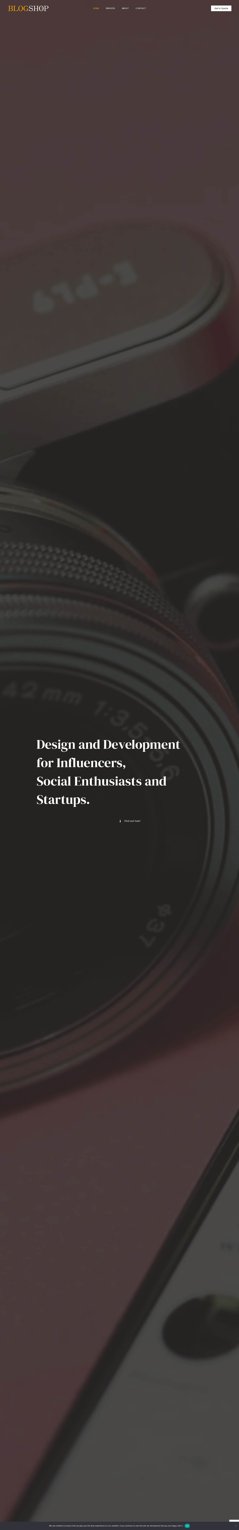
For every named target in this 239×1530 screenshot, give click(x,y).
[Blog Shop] (28, 8)
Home (96, 8)
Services (110, 8)
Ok (187, 1526)
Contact (141, 8)
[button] (221, 8)
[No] (235, 1525)
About (125, 8)
